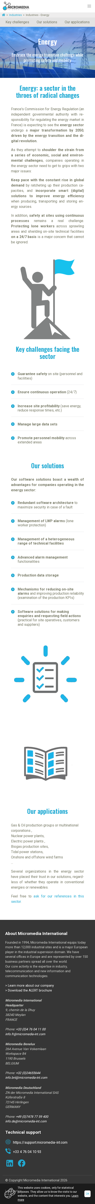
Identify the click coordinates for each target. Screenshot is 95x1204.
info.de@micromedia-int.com (26, 1121)
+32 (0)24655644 (28, 1073)
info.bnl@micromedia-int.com (26, 1078)
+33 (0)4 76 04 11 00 (31, 1029)
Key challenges (17, 22)
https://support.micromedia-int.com (40, 1142)
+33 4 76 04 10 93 (27, 1152)
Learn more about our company (31, 986)
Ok (87, 1193)
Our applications (77, 22)
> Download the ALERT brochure (28, 990)
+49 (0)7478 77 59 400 (32, 1117)
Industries (15, 15)
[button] (89, 6)
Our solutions (47, 22)
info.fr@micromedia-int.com (25, 1034)
